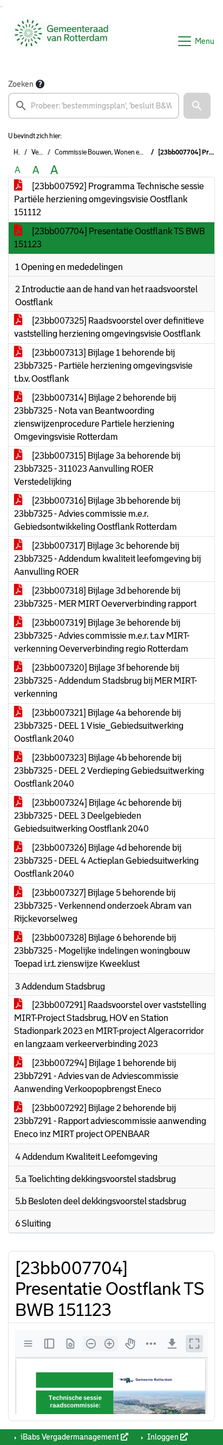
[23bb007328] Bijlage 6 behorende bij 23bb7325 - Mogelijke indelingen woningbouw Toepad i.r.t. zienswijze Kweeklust (102, 950)
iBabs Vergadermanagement (70, 1437)
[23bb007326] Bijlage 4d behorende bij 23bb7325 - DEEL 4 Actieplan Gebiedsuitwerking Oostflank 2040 (106, 860)
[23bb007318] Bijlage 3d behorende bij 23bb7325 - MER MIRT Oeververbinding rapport (105, 597)
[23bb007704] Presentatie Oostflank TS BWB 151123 (109, 238)
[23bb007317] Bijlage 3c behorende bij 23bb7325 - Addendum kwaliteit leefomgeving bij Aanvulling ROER (107, 558)
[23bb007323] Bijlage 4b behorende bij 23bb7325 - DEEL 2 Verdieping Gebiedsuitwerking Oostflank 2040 (109, 770)
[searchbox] (93, 106)
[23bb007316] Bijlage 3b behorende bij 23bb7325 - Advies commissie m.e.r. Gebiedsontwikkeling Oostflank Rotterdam (97, 513)
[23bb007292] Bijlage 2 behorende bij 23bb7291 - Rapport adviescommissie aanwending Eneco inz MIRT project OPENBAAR (110, 1121)
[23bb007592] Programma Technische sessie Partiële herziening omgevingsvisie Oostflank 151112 (109, 199)
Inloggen (163, 1437)
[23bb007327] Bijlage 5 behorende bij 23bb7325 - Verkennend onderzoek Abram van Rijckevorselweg (103, 905)
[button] (197, 106)
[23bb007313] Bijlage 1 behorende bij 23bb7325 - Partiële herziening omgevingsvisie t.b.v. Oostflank (103, 365)
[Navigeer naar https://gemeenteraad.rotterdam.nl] (61, 41)
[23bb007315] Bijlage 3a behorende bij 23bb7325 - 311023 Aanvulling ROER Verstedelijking (97, 468)
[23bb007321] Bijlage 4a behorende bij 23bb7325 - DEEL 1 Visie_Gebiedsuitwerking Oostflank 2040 (98, 725)
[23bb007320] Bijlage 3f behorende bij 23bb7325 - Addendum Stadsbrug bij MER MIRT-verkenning (105, 680)
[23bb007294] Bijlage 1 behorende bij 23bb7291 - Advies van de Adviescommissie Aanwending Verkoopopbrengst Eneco (96, 1076)
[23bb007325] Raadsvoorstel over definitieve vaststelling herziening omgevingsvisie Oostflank (109, 327)
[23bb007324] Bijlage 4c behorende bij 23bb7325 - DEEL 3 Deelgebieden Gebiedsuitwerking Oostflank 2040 (97, 815)
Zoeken (21, 84)
